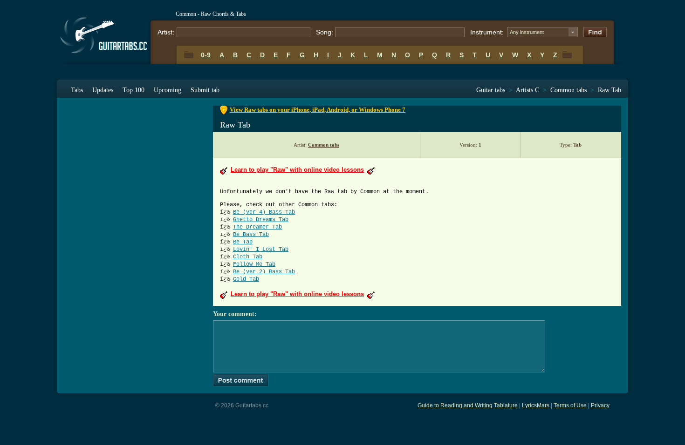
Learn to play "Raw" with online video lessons (297, 169)
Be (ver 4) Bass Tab (264, 212)
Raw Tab (609, 90)
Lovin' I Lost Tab (260, 249)
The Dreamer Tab (257, 227)
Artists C (527, 90)
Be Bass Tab (251, 234)
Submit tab (205, 90)
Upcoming (167, 90)
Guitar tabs (490, 90)
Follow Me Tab (254, 264)
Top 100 (133, 90)
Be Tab (243, 242)
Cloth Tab (247, 257)
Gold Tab (246, 279)
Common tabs (568, 90)
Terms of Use (570, 405)
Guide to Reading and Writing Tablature (468, 405)
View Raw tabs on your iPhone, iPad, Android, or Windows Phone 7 (317, 109)
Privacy (600, 405)
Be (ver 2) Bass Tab (264, 272)
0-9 (206, 55)
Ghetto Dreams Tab (260, 219)
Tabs (77, 90)
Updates (102, 90)
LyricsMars (535, 405)
